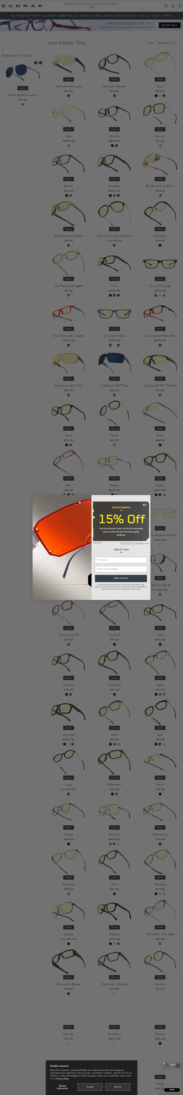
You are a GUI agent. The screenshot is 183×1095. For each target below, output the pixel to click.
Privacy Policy (62, 1079)
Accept (90, 1087)
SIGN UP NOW (121, 578)
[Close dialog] (148, 497)
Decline (117, 1087)
